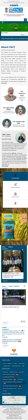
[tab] (15, 176)
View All (22, 34)
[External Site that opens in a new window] (14, 356)
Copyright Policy (6, 369)
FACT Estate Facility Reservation (10, 389)
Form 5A (20, 392)
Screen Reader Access (16, 2)
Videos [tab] (10, 247)
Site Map (22, 2)
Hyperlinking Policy (16, 369)
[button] (2, 27)
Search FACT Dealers (8, 383)
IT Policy (15, 367)
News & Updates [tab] (14, 290)
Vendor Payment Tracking (9, 378)
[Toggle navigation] (2, 22)
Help (23, 369)
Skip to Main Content (8, 2)
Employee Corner (13, 375)
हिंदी (16, 4)
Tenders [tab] (4, 331)
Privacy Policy (21, 367)
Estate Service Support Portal (9, 392)
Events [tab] (4, 290)
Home (9, 1)
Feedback (13, 1)
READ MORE (4, 83)
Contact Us (18, 1)
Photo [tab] (3, 247)
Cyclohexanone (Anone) (8, 380)
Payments (21, 375)
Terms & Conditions (7, 367)
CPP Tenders (20, 383)
